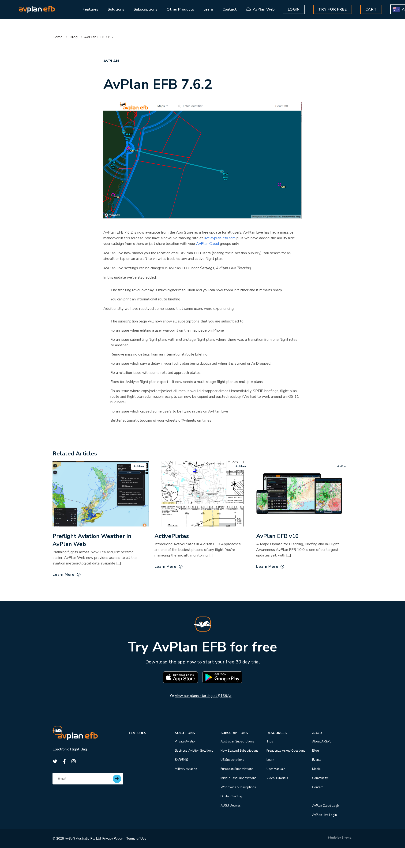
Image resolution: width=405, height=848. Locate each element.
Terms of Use (136, 838)
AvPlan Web (263, 9)
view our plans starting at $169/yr (203, 695)
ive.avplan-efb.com (220, 238)
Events (316, 760)
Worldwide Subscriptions (238, 787)
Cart (371, 9)
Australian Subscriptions (237, 741)
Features (137, 733)
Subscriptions (234, 733)
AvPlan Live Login (324, 815)
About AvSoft (321, 741)
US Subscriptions (232, 760)
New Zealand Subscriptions (240, 751)
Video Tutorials (277, 778)
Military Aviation (186, 769)
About (318, 733)
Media (316, 769)
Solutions (185, 733)
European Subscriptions (237, 769)
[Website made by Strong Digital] (340, 838)
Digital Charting (231, 796)
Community (320, 778)
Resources (276, 733)
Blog (74, 37)
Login (294, 9)
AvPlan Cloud (207, 243)
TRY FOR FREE (332, 9)
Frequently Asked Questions (285, 751)
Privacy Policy (112, 838)
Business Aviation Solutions (194, 751)
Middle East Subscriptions (238, 778)
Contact (317, 787)
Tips (269, 741)
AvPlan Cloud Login (326, 806)
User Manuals (275, 769)
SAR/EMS (181, 760)
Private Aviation (185, 741)
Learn (270, 760)
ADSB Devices (231, 805)
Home (57, 37)
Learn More (63, 574)
